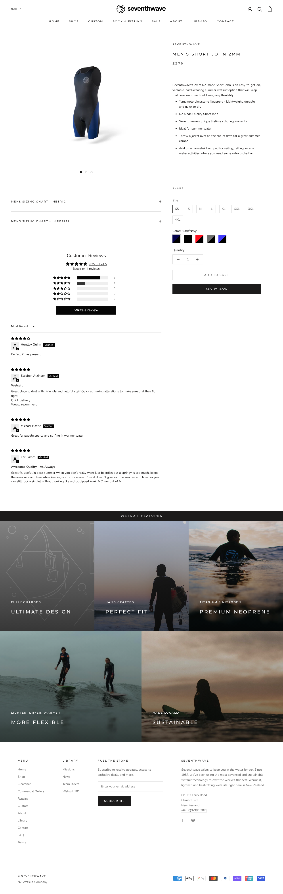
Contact (225, 21)
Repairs (23, 799)
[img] (20, 338)
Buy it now (217, 289)
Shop (74, 21)
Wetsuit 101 (71, 791)
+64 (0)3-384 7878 (194, 810)
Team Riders (71, 784)
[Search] (260, 9)
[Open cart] (270, 8)
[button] (62, 278)
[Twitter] (193, 187)
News (67, 777)
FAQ (21, 835)
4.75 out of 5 (98, 264)
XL (224, 209)
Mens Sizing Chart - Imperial (40, 221)
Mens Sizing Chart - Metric (38, 201)
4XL (177, 220)
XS (177, 209)
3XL (251, 209)
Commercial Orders (31, 791)
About (176, 21)
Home (54, 21)
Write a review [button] (86, 310)
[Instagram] (193, 820)
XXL (237, 209)
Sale (156, 21)
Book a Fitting (128, 21)
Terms (22, 842)
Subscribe (114, 800)
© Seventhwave (32, 876)
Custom (95, 21)
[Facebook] (187, 187)
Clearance (24, 784)
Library (200, 21)
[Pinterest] (199, 187)
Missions (69, 769)
